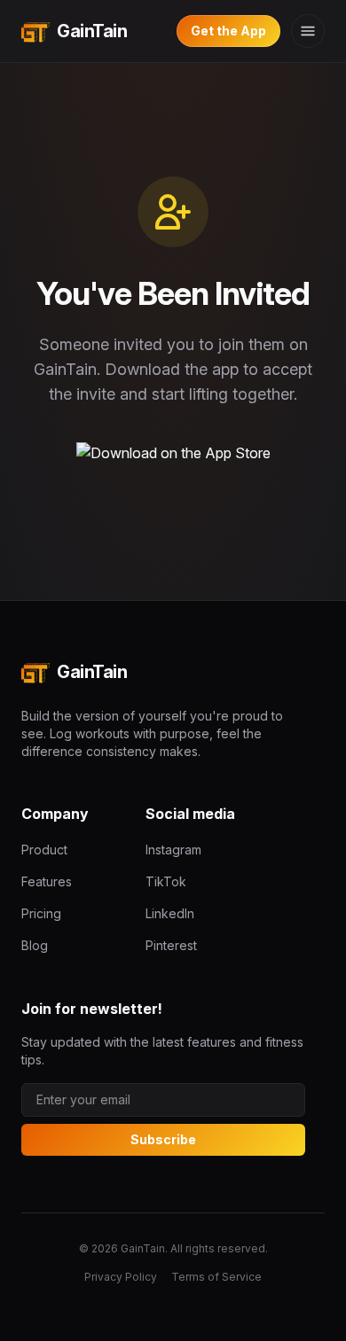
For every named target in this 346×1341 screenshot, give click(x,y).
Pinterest (171, 945)
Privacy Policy (120, 1276)
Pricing (41, 913)
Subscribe (163, 1139)
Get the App (228, 30)
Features (46, 881)
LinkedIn (169, 913)
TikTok (165, 881)
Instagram (173, 849)
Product (44, 849)
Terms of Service (216, 1276)
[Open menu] (308, 31)
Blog (34, 945)
